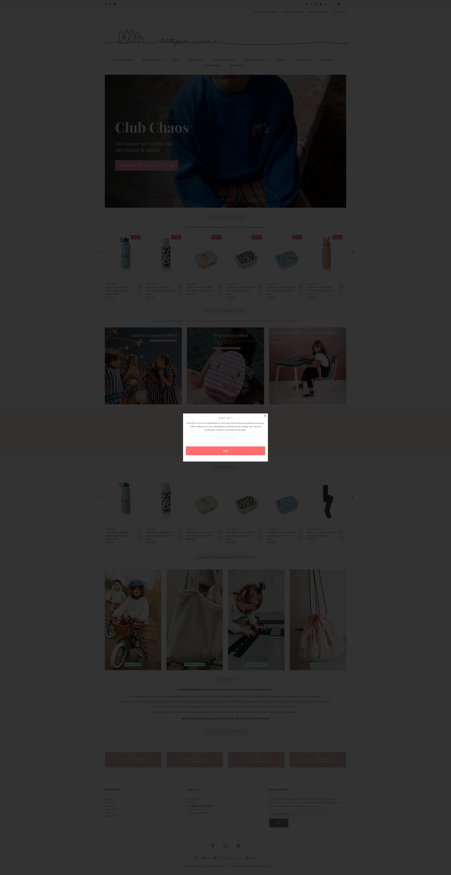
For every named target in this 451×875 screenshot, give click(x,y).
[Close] (265, 416)
